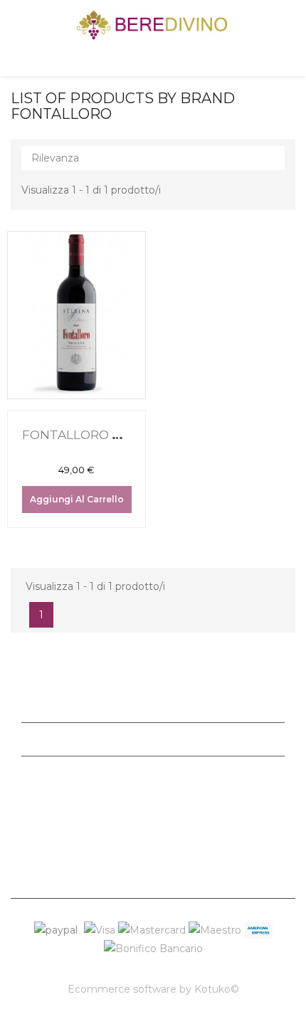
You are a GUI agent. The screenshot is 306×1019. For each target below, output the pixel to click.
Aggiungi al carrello (77, 499)
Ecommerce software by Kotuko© (153, 989)
